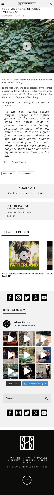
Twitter (42, 193)
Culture (42, 458)
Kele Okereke (26, 173)
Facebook (13, 193)
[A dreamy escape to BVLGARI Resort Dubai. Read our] (43, 339)
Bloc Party (9, 173)
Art (28, 458)
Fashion (15, 458)
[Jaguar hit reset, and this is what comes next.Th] (43, 371)
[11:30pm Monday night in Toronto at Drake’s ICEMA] (10, 355)
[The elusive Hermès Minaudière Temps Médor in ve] (43, 355)
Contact (29, 462)
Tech (44, 460)
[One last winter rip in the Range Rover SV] (10, 371)
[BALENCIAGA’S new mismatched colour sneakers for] (27, 371)
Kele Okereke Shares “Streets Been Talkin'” (23, 275)
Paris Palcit (7, 16)
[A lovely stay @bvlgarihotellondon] (10, 339)
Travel (30, 460)
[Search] (51, 3)
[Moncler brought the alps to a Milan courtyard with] (27, 355)
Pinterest (28, 193)
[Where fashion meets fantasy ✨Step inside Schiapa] (27, 339)
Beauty (15, 460)
